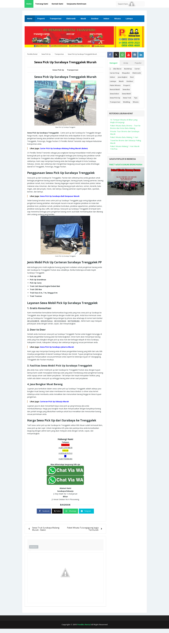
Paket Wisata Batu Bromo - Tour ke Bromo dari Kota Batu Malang (125, 126)
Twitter (58, 511)
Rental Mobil (115, 89)
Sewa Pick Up (58, 70)
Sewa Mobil (126, 94)
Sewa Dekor (114, 94)
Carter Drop (114, 73)
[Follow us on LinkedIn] (141, 55)
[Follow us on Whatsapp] (122, 55)
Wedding (126, 102)
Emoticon (33, 547)
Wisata (117, 18)
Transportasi (55, 18)
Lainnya (129, 18)
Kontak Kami (57, 4)
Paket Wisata (115, 85)
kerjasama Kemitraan (76, 4)
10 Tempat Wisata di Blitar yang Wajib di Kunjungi (123, 121)
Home (29, 4)
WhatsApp (72, 511)
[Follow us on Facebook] (110, 55)
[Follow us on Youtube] (128, 55)
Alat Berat (117, 69)
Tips (135, 98)
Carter (137, 69)
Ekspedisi (126, 73)
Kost (132, 77)
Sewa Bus (126, 89)
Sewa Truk (127, 98)
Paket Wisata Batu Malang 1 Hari (124, 137)
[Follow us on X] (116, 55)
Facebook (45, 511)
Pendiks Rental (84, 624)
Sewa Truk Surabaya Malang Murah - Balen (45, 528)
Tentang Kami (41, 4)
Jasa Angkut (122, 77)
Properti (41, 18)
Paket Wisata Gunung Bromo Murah (125, 164)
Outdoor (94, 18)
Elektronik (71, 18)
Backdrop (128, 69)
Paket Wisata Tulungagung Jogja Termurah (82, 528)
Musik (83, 18)
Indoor (106, 18)
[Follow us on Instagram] (135, 55)
